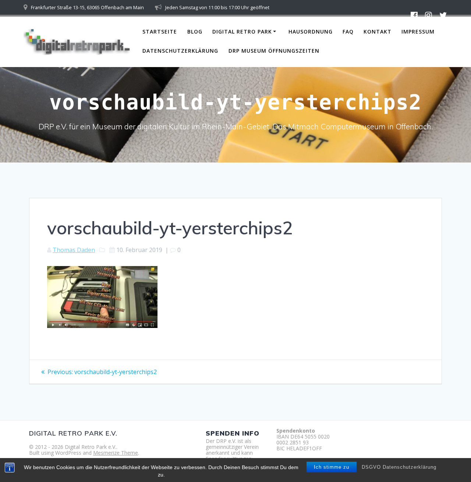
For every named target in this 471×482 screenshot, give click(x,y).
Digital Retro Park (242, 31)
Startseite (159, 31)
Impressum (418, 31)
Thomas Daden (74, 250)
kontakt (378, 31)
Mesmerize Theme (115, 452)
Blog (194, 31)
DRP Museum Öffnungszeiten (274, 50)
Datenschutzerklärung (180, 50)
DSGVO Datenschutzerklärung (399, 467)
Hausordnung (310, 31)
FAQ (348, 31)
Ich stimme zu (331, 467)
